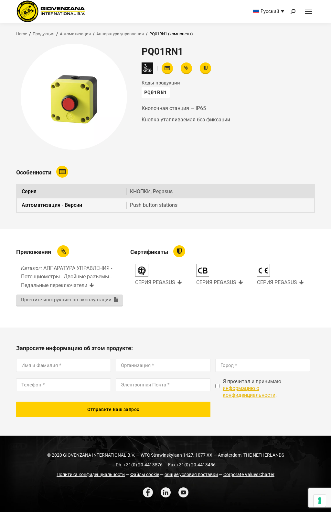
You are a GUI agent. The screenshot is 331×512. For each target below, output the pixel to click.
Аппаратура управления (120, 33)
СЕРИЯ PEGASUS (155, 282)
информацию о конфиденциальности (249, 391)
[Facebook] (148, 492)
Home (21, 33)
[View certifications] (205, 68)
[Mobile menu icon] (308, 11)
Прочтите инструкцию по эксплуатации (66, 300)
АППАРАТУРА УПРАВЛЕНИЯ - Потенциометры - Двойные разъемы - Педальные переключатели (66, 276)
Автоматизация (75, 33)
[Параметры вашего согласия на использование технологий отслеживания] (320, 501)
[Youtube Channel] (183, 492)
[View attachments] (186, 68)
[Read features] (167, 68)
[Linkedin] (166, 492)
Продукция (43, 33)
